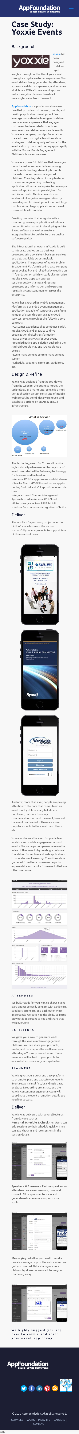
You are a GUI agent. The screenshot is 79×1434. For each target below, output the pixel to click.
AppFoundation (22, 106)
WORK (31, 1419)
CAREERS (59, 1419)
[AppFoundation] (39, 8)
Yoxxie (57, 54)
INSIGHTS (44, 1419)
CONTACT (39, 1423)
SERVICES (17, 1419)
